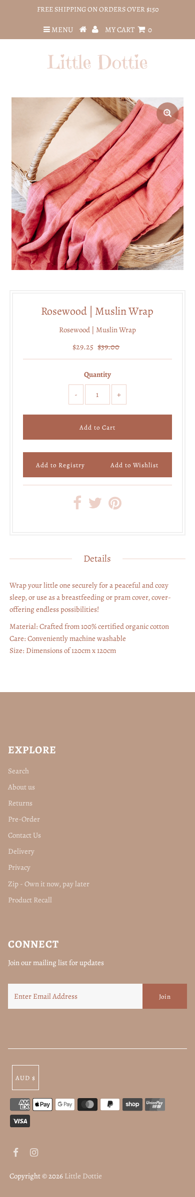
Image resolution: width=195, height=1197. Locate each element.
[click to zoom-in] (167, 113)
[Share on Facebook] (77, 506)
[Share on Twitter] (95, 506)
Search (18, 771)
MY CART (128, 30)
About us (21, 787)
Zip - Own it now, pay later (49, 884)
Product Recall (30, 900)
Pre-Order (24, 819)
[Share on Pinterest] (115, 506)
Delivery (21, 851)
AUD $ (26, 1078)
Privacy (19, 867)
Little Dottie (83, 1176)
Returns (20, 803)
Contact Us (24, 835)
